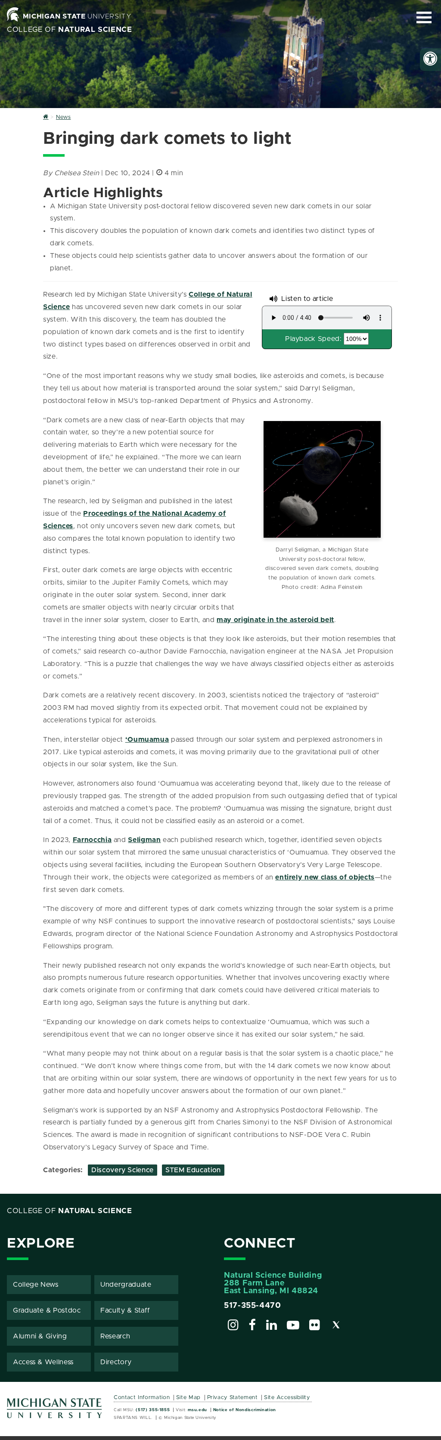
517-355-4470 (252, 1306)
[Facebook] (252, 1326)
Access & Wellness (43, 1362)
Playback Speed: (313, 338)
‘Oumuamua (147, 739)
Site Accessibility (287, 1397)
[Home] (46, 117)
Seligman (144, 839)
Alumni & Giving (40, 1336)
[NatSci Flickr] (314, 1326)
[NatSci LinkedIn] (271, 1326)
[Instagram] (233, 1326)
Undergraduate (125, 1284)
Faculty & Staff (125, 1310)
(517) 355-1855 (153, 1410)
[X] (336, 1326)
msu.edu (197, 1410)
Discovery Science (122, 1170)
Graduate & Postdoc (47, 1310)
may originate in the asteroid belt (275, 619)
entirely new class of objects (325, 877)
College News (36, 1284)
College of (69, 29)
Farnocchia (92, 839)
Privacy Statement (232, 1397)
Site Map (188, 1397)
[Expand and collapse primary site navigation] (424, 17)
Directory (116, 1362)
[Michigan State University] (54, 1411)
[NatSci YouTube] (293, 1326)
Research (115, 1336)
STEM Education (193, 1170)
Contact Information (142, 1397)
